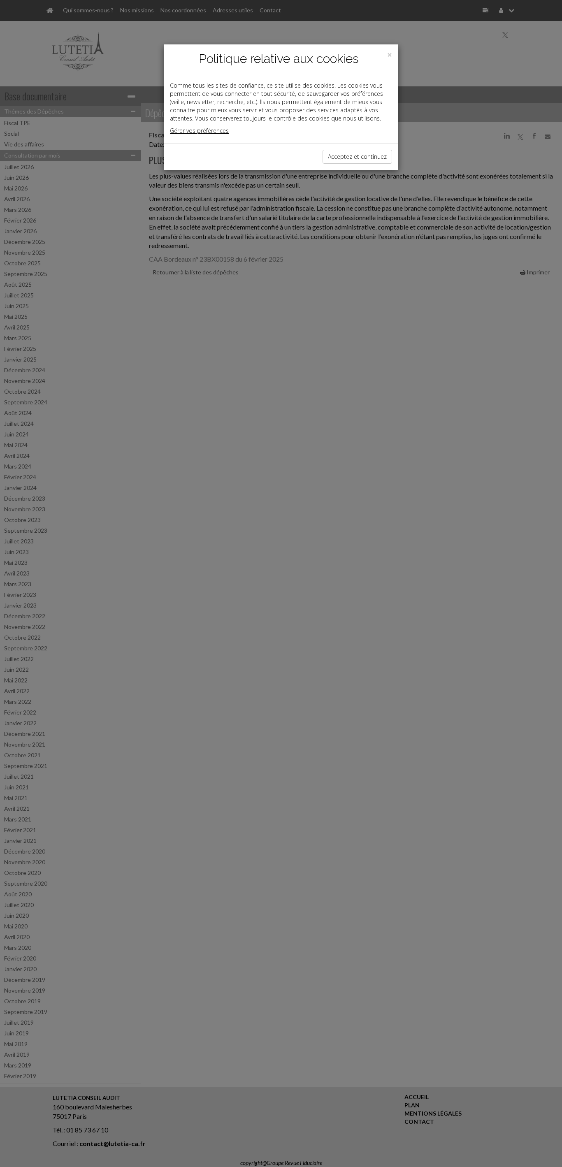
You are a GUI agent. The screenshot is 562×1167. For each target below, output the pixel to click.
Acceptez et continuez (357, 156)
